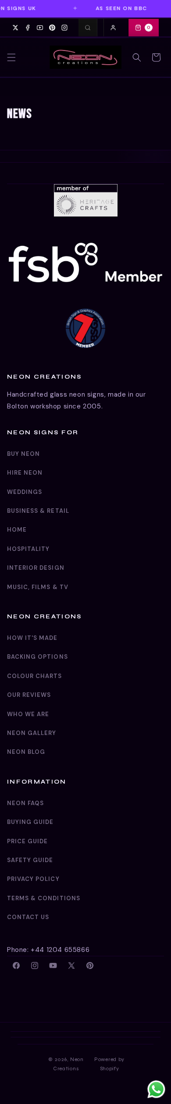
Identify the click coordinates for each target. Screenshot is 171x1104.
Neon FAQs (25, 803)
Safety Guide (30, 860)
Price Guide (27, 841)
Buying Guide (30, 822)
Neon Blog (26, 752)
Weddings (24, 492)
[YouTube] (40, 28)
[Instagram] (64, 28)
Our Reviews (29, 695)
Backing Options (37, 656)
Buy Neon (23, 454)
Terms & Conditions (43, 898)
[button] (11, 57)
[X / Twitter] (15, 28)
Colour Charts (34, 676)
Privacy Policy (33, 879)
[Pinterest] (52, 28)
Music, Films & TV (37, 587)
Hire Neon (25, 472)
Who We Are (28, 714)
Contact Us (28, 917)
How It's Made (32, 638)
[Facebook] (28, 28)
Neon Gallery (31, 733)
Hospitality (28, 549)
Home (17, 529)
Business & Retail (38, 511)
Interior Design (35, 568)
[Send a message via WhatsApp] (156, 1089)
